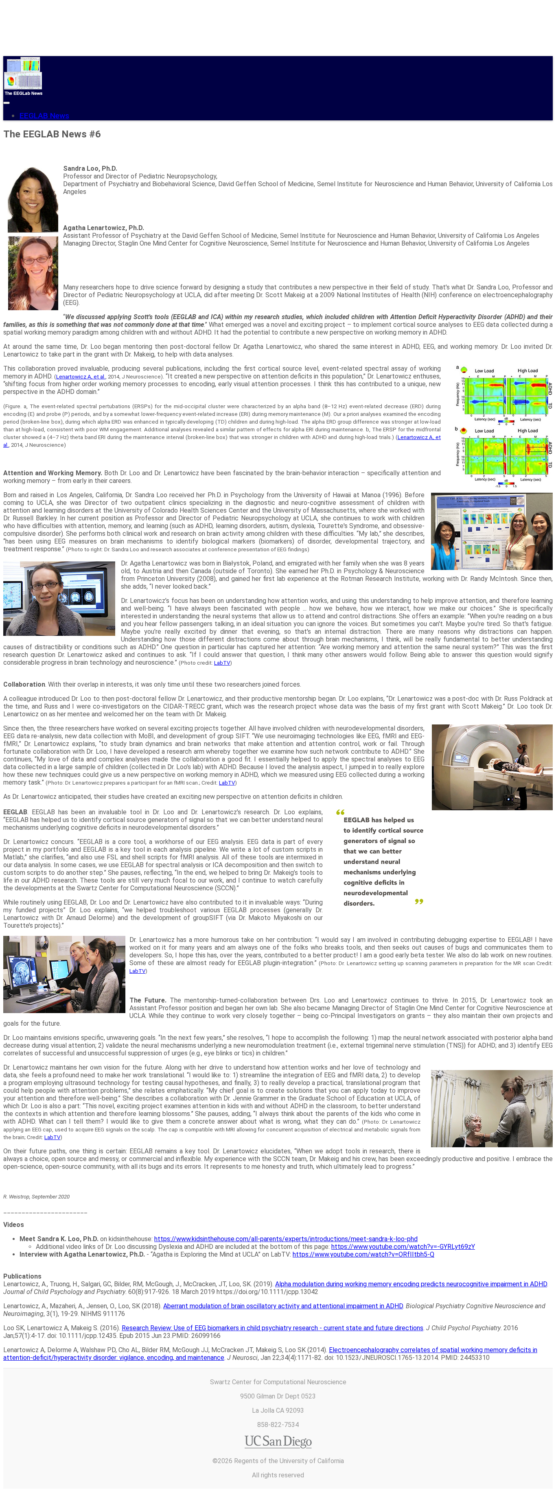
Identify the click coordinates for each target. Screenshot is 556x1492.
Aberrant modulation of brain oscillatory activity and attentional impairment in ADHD (283, 1306)
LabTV (222, 663)
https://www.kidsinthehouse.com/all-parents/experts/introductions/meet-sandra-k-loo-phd (286, 1239)
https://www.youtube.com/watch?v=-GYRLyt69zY (403, 1247)
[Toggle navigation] (6, 103)
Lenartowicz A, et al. (80, 377)
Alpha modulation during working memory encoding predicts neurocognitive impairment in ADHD (411, 1284)
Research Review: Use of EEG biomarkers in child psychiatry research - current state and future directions (272, 1328)
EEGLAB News (44, 115)
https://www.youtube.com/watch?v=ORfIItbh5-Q (363, 1254)
